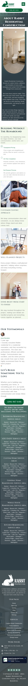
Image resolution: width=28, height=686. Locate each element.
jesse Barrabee (5, 338)
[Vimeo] (19, 670)
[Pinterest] (14, 670)
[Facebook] (9, 670)
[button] (23, 4)
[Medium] (16, 670)
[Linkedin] (11, 670)
